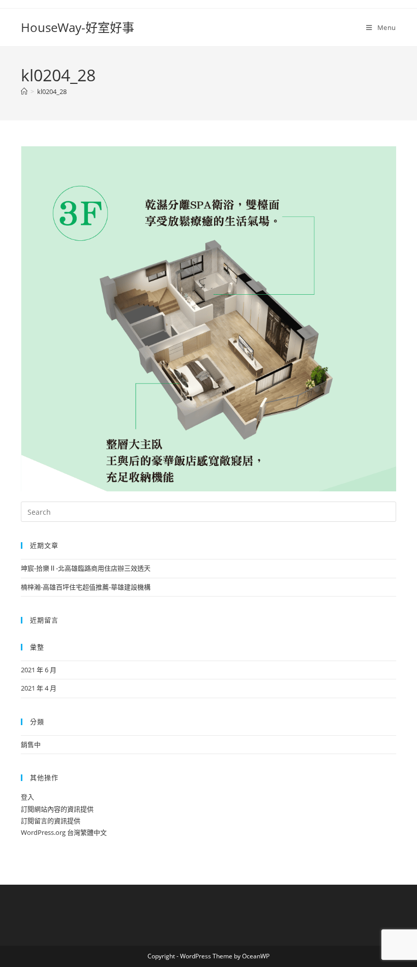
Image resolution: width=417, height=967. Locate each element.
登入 (27, 796)
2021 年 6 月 (38, 669)
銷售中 (31, 744)
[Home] (24, 91)
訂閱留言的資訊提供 (50, 820)
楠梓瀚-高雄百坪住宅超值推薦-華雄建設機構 (86, 586)
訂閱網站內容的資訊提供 (57, 809)
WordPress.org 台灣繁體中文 (64, 832)
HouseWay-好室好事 (77, 27)
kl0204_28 (52, 91)
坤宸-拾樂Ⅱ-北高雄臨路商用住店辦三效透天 (86, 568)
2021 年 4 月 (38, 688)
